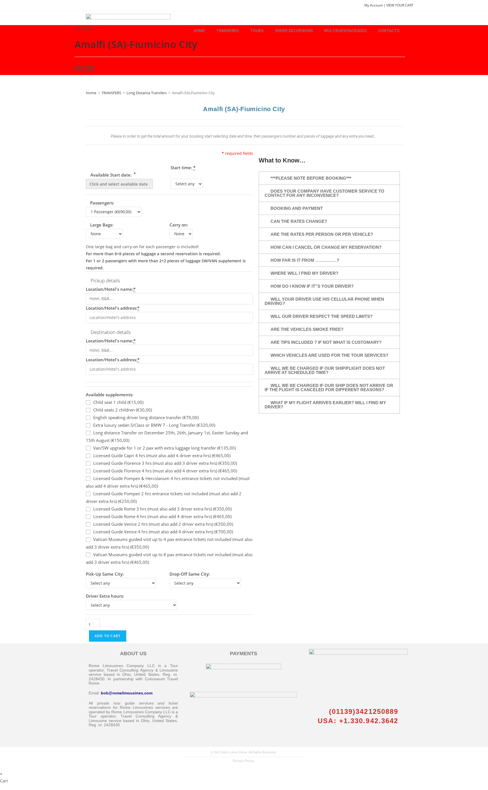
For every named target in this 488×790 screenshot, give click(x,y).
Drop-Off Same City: (189, 574)
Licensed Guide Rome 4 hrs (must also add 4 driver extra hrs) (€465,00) (162, 516)
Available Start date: (112, 174)
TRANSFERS (111, 92)
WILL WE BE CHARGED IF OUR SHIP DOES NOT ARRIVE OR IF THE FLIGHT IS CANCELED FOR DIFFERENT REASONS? (329, 387)
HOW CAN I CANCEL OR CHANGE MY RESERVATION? (326, 247)
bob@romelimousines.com (126, 693)
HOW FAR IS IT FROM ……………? (305, 260)
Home (199, 30)
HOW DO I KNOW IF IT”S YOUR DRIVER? (312, 286)
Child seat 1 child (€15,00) (118, 402)
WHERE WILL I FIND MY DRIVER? (304, 273)
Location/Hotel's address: (113, 308)
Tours (256, 30)
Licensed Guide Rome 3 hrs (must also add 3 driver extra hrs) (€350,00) (162, 509)
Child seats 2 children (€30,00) (122, 410)
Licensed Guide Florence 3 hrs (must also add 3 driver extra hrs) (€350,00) (165, 463)
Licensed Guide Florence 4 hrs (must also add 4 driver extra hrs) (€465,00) (165, 471)
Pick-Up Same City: (105, 574)
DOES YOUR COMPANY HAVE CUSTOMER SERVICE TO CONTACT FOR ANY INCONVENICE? (324, 193)
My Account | (375, 5)
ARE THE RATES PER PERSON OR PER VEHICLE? (322, 234)
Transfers (227, 30)
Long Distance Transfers (147, 92)
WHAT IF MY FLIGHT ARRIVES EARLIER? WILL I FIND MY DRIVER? (325, 404)
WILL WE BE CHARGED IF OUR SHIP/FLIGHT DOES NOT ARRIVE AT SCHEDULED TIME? (325, 370)
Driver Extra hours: (105, 596)
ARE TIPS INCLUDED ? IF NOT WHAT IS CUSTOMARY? (326, 342)
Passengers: (102, 203)
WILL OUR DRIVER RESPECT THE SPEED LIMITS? (321, 316)
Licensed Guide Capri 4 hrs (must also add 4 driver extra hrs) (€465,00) (161, 455)
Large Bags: (101, 225)
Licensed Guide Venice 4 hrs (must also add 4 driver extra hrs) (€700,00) (163, 531)
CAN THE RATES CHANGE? (299, 221)
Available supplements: (109, 394)
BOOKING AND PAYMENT (297, 208)
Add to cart (108, 635)
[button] (329, 178)
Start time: (183, 167)
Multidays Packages (345, 30)
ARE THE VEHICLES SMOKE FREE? (307, 329)
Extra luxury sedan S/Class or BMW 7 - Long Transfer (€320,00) (154, 425)
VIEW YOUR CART (399, 5)
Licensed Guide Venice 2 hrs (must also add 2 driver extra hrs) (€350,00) (163, 524)
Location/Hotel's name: (111, 289)
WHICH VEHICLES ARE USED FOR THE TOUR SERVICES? (329, 355)
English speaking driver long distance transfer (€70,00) (146, 417)
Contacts (388, 30)
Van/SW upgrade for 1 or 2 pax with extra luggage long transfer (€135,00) (164, 448)
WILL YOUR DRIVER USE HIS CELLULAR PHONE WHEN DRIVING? (324, 301)
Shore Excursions (294, 30)
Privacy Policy (243, 761)
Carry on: (178, 225)
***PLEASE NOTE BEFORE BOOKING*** (311, 178)
